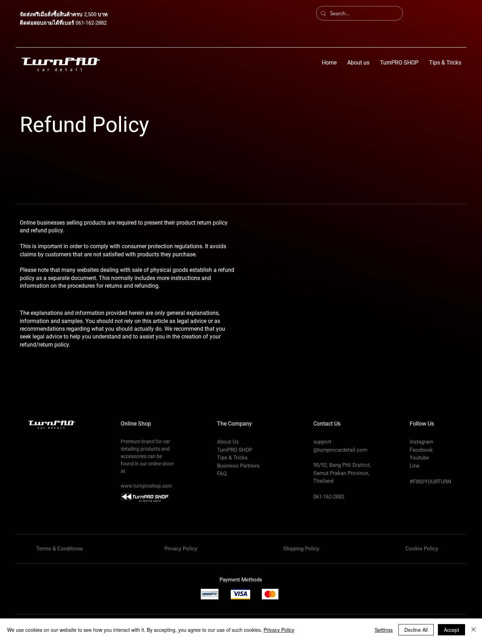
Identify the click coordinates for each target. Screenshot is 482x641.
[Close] (473, 629)
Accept (451, 629)
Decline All (416, 629)
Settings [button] (384, 629)
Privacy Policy (279, 629)
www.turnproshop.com (146, 486)
